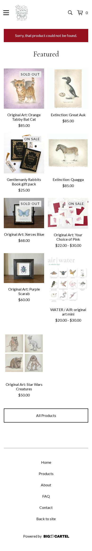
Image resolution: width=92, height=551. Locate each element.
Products (46, 473)
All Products (46, 415)
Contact (46, 507)
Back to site (46, 518)
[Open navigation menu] (6, 12)
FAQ (46, 496)
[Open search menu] (70, 12)
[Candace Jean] (21, 12)
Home (46, 462)
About (46, 485)
